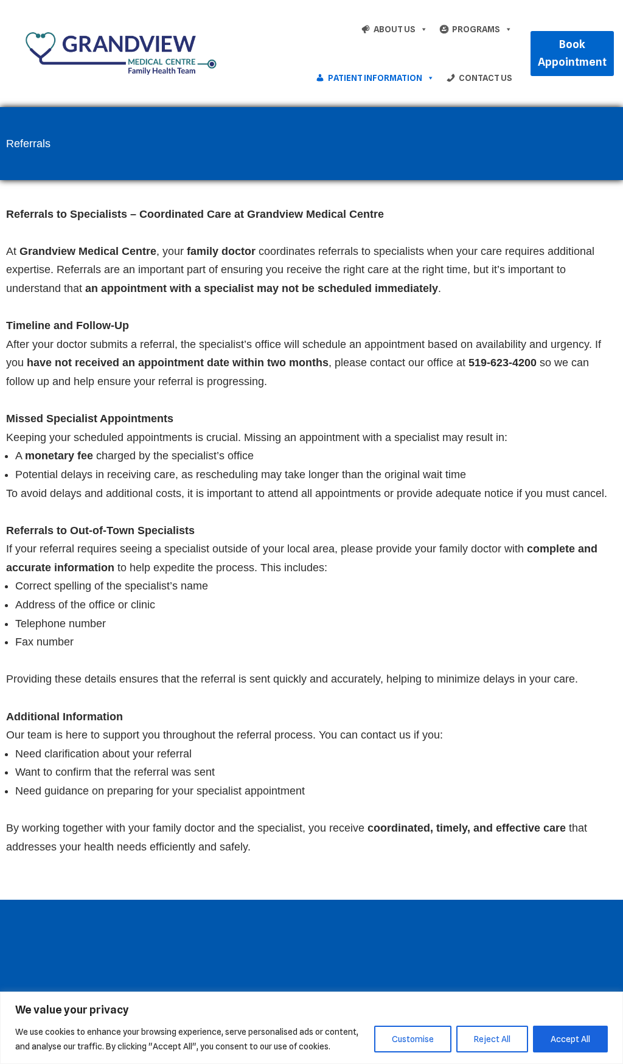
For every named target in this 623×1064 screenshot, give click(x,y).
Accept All (570, 1039)
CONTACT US (485, 78)
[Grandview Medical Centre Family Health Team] (118, 53)
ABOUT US (395, 29)
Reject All (492, 1039)
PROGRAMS (476, 29)
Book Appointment (572, 53)
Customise (413, 1039)
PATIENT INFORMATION (375, 78)
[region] (311, 1028)
